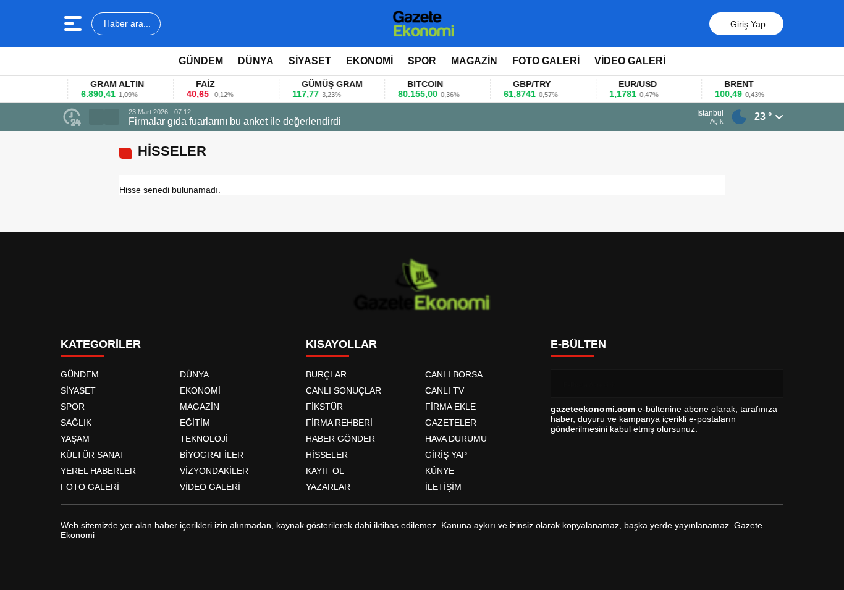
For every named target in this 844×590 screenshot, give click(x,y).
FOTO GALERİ (546, 61)
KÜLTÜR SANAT (93, 455)
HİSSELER (327, 455)
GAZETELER (450, 423)
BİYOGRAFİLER (211, 455)
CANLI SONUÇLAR (343, 390)
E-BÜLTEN (578, 344)
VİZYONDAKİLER (214, 471)
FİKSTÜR (324, 406)
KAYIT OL (325, 471)
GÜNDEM (201, 61)
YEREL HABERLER (98, 471)
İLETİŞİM (443, 487)
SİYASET (310, 61)
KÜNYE (439, 471)
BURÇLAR (326, 374)
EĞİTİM (195, 423)
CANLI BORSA (454, 374)
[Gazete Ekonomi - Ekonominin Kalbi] (423, 23)
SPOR (422, 61)
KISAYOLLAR (341, 344)
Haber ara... (126, 23)
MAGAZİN (474, 61)
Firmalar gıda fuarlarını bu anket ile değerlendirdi (235, 121)
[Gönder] (769, 383)
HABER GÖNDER (340, 439)
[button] (96, 117)
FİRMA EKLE (450, 406)
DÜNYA (256, 61)
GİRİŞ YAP (446, 455)
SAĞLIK (76, 423)
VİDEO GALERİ (629, 61)
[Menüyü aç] (74, 23)
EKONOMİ (369, 61)
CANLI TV (444, 390)
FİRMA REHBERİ (339, 423)
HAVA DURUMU (456, 439)
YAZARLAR (328, 487)
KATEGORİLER (101, 344)
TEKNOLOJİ (204, 439)
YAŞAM (75, 439)
